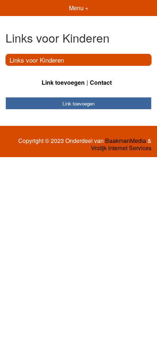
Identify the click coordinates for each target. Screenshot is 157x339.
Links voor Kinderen (36, 59)
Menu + (78, 8)
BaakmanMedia (125, 140)
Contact (101, 82)
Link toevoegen (63, 82)
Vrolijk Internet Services (121, 148)
